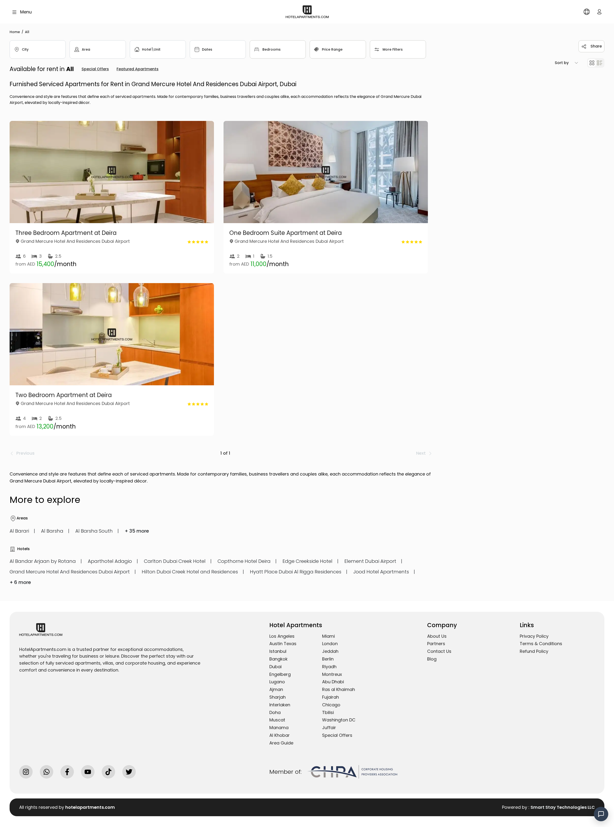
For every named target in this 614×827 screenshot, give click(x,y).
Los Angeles (282, 636)
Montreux (332, 674)
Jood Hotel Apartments (381, 571)
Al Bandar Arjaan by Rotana (43, 561)
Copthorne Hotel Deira (244, 561)
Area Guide (281, 743)
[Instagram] (26, 772)
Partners (436, 644)
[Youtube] (87, 772)
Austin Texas (282, 644)
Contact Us (439, 651)
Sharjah (277, 697)
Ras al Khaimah (338, 689)
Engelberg (280, 674)
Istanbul (277, 651)
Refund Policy (534, 651)
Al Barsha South (94, 531)
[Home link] (307, 11)
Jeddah (330, 651)
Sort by (562, 62)
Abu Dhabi (333, 682)
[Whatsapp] (46, 772)
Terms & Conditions (541, 644)
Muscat (277, 720)
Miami (328, 636)
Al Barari (19, 531)
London (330, 644)
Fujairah (330, 697)
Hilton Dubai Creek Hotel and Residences (190, 571)
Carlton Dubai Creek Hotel (175, 561)
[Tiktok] (108, 772)
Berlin (328, 659)
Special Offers (337, 735)
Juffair (329, 728)
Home (15, 32)
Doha (275, 712)
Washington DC (338, 720)
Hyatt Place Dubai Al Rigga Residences (295, 571)
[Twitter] (129, 772)
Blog (432, 659)
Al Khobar (279, 735)
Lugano (277, 682)
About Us (437, 636)
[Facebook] (67, 772)
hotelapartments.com (90, 807)
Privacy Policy (534, 636)
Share (596, 46)
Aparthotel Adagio (110, 561)
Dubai (275, 667)
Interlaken (279, 705)
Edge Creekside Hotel (307, 561)
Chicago (331, 705)
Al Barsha (52, 531)
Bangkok (278, 659)
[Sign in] (599, 11)
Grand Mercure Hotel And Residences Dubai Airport (70, 571)
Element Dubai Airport (370, 561)
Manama (279, 728)
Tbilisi (328, 712)
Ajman (276, 689)
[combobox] (38, 49)
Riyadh (329, 667)
